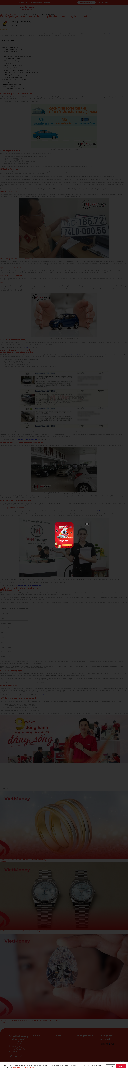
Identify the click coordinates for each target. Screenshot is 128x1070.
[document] (64, 535)
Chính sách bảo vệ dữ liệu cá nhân (23, 1067)
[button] (87, 524)
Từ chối (110, 1066)
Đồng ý (121, 1066)
